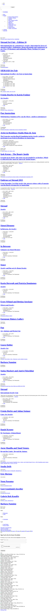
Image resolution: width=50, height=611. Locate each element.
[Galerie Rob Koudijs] (25, 493)
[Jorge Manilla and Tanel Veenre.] (25, 444)
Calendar (5, 29)
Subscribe (5, 30)
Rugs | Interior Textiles (13, 20)
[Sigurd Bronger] (25, 222)
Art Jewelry (10, 26)
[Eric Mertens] (25, 470)
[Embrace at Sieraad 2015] (25, 176)
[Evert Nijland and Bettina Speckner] (25, 298)
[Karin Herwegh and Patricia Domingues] (25, 280)
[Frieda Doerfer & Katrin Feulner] (25, 91)
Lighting (10, 19)
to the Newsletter (6, 530)
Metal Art (10, 22)
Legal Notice (5, 524)
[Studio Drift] (25, 463)
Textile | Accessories (12, 28)
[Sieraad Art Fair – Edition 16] (25, 39)
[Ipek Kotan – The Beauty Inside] (25, 151)
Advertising (5, 519)
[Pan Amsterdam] (25, 110)
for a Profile (4, 528)
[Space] (25, 261)
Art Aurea (5, 11)
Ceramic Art (10, 21)
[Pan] (25, 324)
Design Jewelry (11, 27)
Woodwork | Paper (12, 24)
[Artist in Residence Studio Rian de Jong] (25, 129)
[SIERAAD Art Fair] (25, 67)
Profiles (4, 15)
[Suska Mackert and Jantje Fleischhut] (25, 367)
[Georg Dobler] (25, 341)
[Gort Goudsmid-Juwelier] (25, 485)
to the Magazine (6, 527)
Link (4, 62)
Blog (4, 14)
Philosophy (5, 513)
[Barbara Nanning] (25, 359)
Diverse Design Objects (13, 16)
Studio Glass (11, 23)
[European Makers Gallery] (25, 315)
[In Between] (25, 243)
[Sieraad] (25, 202)
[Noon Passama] (25, 478)
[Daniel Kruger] (25, 426)
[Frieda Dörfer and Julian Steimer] (25, 408)
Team (4, 514)
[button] (2, 609)
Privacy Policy (6, 525)
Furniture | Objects (12, 17)
